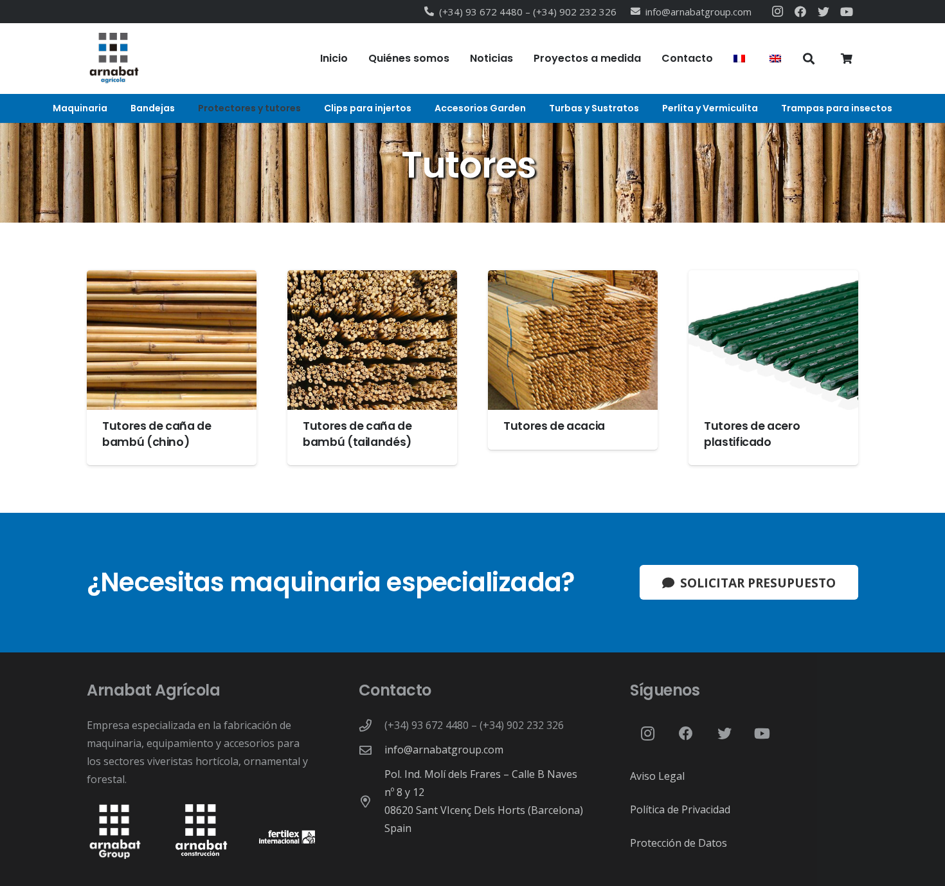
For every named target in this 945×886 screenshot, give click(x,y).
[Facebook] (800, 11)
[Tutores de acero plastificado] (773, 368)
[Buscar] (809, 58)
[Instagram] (777, 11)
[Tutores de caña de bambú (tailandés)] (372, 368)
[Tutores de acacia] (573, 360)
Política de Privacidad (680, 809)
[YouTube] (846, 11)
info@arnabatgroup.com (443, 750)
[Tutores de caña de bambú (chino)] (171, 368)
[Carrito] (847, 58)
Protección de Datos (678, 843)
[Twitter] (823, 11)
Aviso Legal (657, 776)
